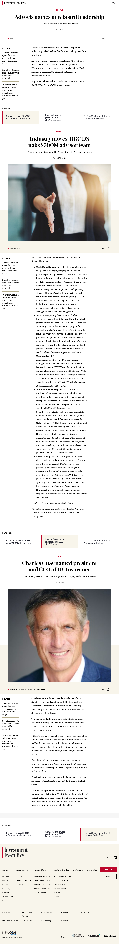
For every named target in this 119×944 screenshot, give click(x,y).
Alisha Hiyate (15, 248)
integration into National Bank (50, 374)
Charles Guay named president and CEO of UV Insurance (55, 117)
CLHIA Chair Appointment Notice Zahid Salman (97, 117)
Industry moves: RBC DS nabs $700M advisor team (18, 117)
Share (104, 38)
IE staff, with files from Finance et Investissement (28, 689)
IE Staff (13, 38)
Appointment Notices (60, 849)
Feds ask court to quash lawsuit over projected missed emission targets (10, 58)
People (59, 10)
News (59, 556)
